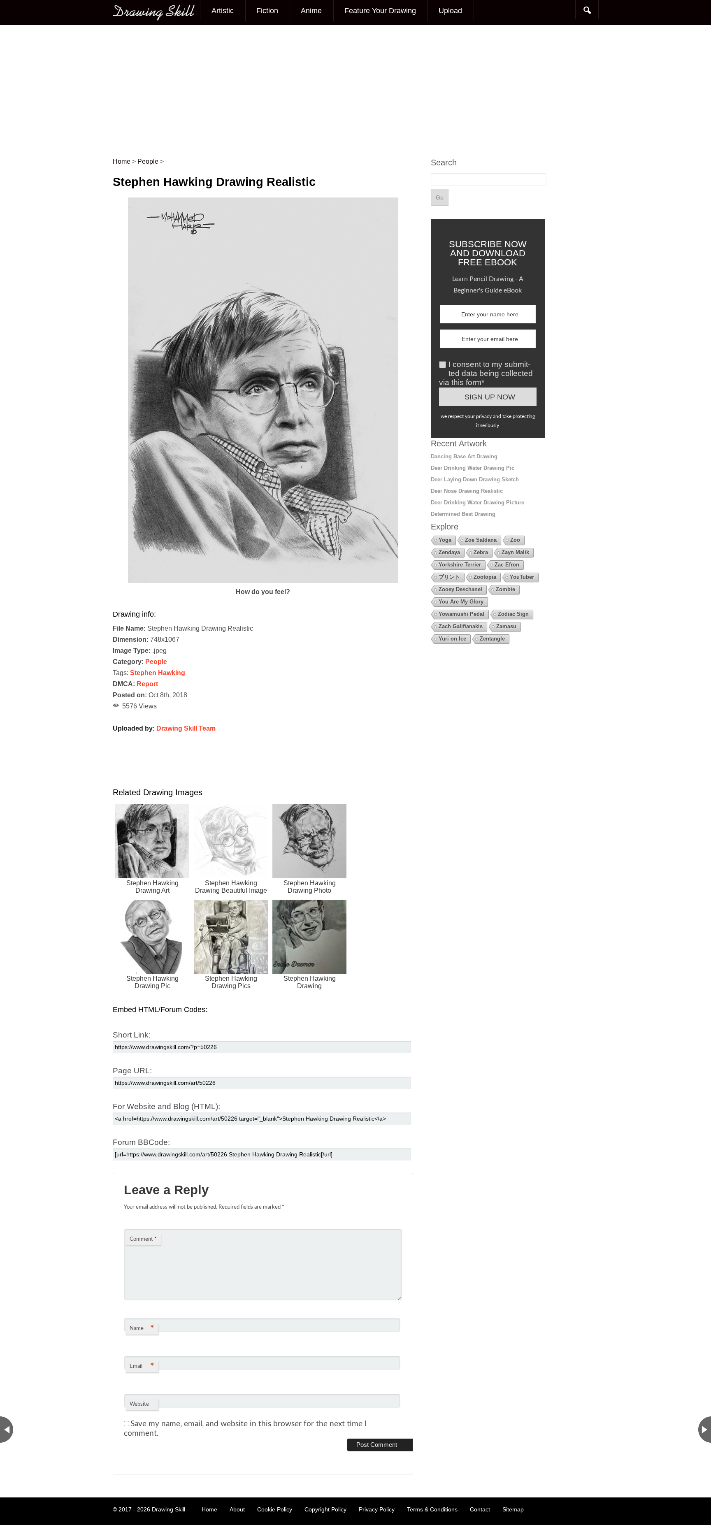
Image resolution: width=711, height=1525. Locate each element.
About (237, 1509)
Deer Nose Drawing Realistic (467, 491)
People (156, 661)
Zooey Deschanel (460, 589)
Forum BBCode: (141, 1142)
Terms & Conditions (432, 1509)
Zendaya (449, 552)
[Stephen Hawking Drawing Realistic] (263, 580)
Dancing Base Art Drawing (464, 456)
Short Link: (132, 1035)
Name (142, 1328)
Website (139, 1404)
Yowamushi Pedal (461, 614)
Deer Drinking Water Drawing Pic (472, 468)
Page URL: (132, 1070)
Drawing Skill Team (186, 728)
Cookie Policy (274, 1509)
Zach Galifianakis (461, 626)
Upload (450, 11)
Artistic (222, 11)
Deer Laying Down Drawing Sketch (475, 479)
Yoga (445, 540)
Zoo (515, 540)
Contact (480, 1509)
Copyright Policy (325, 1509)
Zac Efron (507, 565)
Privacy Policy (377, 1509)
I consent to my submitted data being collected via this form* (486, 373)
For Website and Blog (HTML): (166, 1106)
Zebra (481, 552)
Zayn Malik (515, 552)
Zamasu (506, 626)
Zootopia (485, 577)
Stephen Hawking (157, 672)
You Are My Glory (461, 602)
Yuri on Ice (452, 639)
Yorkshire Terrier (460, 565)
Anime (311, 11)
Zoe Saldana (481, 540)
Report (147, 683)
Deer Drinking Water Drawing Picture (477, 502)
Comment (143, 1239)
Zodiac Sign (513, 614)
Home (209, 1509)
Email (142, 1366)
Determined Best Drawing (463, 514)
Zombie (505, 589)
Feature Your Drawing (380, 11)
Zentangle (492, 639)
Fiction (267, 11)
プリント (449, 577)
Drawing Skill (168, 1509)
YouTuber (522, 577)
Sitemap (513, 1509)
